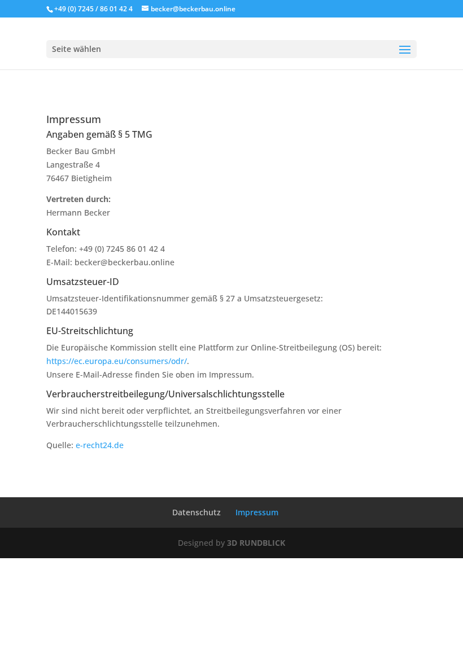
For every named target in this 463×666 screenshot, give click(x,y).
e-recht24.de (100, 445)
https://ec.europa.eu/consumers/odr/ (116, 361)
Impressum (256, 512)
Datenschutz (196, 512)
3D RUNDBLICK (256, 542)
